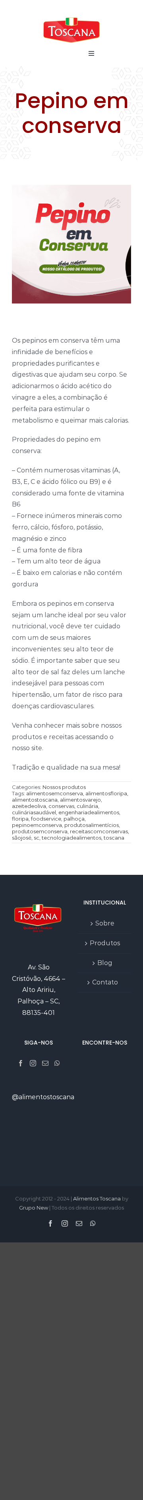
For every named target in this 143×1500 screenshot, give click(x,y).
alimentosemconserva (54, 793)
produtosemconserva (40, 831)
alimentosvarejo (80, 799)
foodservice (46, 818)
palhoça (74, 818)
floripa (20, 818)
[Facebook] (20, 1063)
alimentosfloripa (106, 793)
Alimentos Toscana (97, 1198)
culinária (87, 806)
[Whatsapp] (57, 1063)
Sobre (104, 923)
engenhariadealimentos (88, 812)
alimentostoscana (35, 799)
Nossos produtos (64, 787)
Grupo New (33, 1207)
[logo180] (71, 17)
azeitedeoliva (29, 806)
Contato (105, 982)
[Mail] (45, 1063)
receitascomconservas (99, 831)
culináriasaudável (34, 812)
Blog (104, 963)
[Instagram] (33, 1063)
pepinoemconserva (37, 825)
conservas (61, 806)
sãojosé (21, 837)
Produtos (105, 943)
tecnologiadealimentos (71, 837)
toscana (114, 837)
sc (36, 837)
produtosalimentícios (91, 825)
